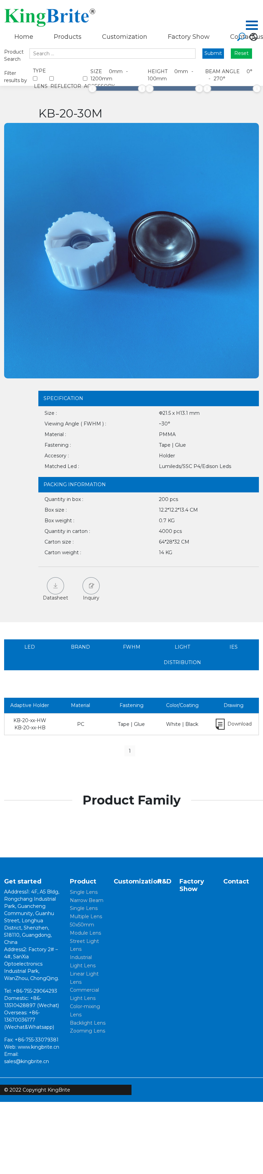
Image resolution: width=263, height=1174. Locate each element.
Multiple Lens (86, 916)
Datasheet (55, 598)
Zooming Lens (87, 1031)
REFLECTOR (65, 86)
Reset (241, 53)
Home (23, 37)
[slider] (92, 88)
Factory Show (189, 37)
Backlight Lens (87, 1023)
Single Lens (84, 892)
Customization (124, 37)
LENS (41, 86)
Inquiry (91, 598)
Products (68, 37)
